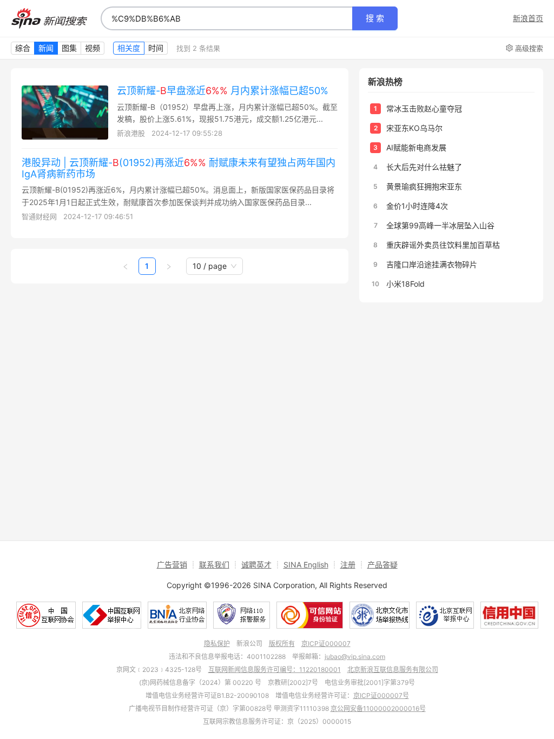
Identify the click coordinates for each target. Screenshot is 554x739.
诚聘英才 (256, 564)
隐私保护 (217, 643)
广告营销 (172, 564)
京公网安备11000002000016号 (378, 708)
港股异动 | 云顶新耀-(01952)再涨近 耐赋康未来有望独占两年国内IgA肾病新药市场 (178, 168)
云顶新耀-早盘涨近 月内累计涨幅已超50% (222, 90)
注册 (347, 564)
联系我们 (214, 564)
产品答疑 (382, 564)
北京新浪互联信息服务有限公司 (392, 669)
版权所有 (282, 643)
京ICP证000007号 (381, 695)
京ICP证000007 (326, 643)
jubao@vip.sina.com (355, 656)
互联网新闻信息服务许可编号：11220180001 (274, 669)
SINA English (305, 564)
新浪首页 (528, 18)
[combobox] (227, 18)
